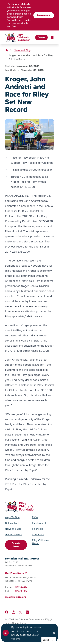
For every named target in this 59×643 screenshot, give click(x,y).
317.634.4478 (21, 590)
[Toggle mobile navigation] (52, 37)
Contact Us (38, 534)
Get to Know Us (13, 534)
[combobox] (48, 640)
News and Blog (22, 50)
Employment (39, 523)
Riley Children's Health (40, 542)
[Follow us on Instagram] (13, 612)
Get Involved (12, 523)
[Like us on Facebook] (6, 612)
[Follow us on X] (20, 612)
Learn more (43, 15)
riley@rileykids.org (15, 597)
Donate (41, 37)
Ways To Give (12, 517)
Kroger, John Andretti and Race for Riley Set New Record (30, 57)
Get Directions (14, 573)
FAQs (35, 517)
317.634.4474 (21, 587)
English (46, 639)
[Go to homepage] (17, 37)
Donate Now (16, 544)
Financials (37, 528)
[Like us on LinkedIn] (27, 612)
